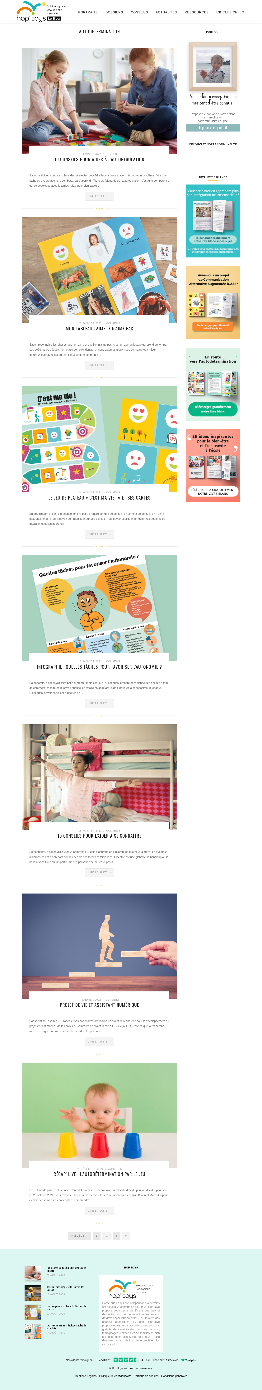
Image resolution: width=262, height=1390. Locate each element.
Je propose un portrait (213, 127)
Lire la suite (98, 196)
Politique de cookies (146, 1376)
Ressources (197, 12)
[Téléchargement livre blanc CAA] (213, 302)
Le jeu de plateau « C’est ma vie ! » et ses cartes (99, 497)
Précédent (79, 1235)
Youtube (226, 156)
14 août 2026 (55, 1332)
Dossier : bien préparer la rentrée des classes (65, 1288)
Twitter (235, 156)
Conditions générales (174, 1376)
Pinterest (208, 156)
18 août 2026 (55, 1294)
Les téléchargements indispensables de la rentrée (66, 1327)
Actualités (166, 12)
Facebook (190, 156)
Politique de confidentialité (115, 1376)
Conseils (139, 12)
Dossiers (114, 12)
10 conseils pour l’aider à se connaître (99, 835)
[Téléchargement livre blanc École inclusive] (213, 465)
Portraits (88, 12)
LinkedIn (217, 156)
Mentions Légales (86, 1376)
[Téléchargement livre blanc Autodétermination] (213, 384)
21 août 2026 (55, 1275)
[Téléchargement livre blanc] (213, 220)
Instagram (199, 156)
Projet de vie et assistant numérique (99, 1004)
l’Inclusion (227, 12)
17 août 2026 (55, 1313)
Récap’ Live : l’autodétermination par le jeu (99, 1173)
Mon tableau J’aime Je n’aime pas (99, 328)
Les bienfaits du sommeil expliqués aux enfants (66, 1269)
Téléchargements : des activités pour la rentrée (66, 1308)
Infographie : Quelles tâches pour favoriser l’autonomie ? (99, 666)
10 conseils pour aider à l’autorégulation (99, 159)
